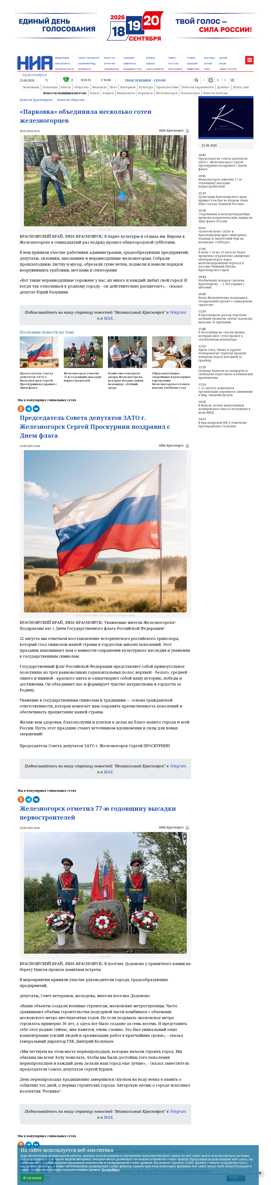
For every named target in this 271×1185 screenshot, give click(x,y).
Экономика (30, 87)
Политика (50, 87)
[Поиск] (196, 80)
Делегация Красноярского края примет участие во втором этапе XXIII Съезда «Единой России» (223, 200)
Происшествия (167, 87)
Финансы (99, 87)
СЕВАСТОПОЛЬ (228, 69)
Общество (81, 87)
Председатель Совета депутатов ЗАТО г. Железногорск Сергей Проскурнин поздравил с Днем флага (222, 164)
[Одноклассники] (225, 80)
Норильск (145, 93)
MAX (108, 318)
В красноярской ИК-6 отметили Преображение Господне (222, 424)
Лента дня (241, 87)
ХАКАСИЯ (192, 63)
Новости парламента (198, 87)
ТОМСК (191, 58)
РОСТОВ (173, 63)
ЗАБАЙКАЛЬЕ (111, 69)
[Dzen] (210, 80)
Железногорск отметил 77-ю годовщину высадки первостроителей (220, 183)
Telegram (178, 312)
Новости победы (215, 93)
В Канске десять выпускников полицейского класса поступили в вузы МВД (224, 409)
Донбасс (223, 87)
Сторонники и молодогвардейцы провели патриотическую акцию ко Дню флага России (225, 217)
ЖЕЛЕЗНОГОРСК (64, 69)
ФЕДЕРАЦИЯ (62, 58)
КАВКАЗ (150, 63)
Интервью (128, 87)
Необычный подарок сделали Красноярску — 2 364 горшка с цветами (221, 284)
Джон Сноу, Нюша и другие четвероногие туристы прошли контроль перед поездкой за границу (222, 355)
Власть (66, 87)
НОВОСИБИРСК (155, 69)
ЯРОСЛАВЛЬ (175, 69)
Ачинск (108, 93)
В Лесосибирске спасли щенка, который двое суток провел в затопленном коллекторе (221, 336)
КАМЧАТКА (129, 63)
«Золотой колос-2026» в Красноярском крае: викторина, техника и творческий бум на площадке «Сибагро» (222, 237)
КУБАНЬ (150, 58)
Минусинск (126, 93)
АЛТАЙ (208, 63)
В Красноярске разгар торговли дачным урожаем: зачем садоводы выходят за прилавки (225, 318)
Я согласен (32, 1177)
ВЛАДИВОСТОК (132, 69)
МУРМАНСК (84, 69)
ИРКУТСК (109, 58)
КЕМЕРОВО (193, 69)
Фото (113, 87)
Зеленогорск (190, 93)
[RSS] (203, 80)
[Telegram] (232, 80)
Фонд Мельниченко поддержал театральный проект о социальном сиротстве (225, 301)
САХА (207, 69)
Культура (146, 87)
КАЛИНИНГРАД (86, 63)
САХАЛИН (128, 58)
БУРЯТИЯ (109, 63)
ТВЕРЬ (172, 58)
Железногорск (166, 93)
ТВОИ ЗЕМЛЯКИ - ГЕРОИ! (145, 80)
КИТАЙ (223, 58)
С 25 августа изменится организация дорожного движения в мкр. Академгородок (225, 391)
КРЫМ (222, 63)
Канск (94, 93)
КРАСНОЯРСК (62, 63)
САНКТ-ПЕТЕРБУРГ (89, 58)
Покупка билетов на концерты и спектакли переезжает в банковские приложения (225, 374)
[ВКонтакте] (218, 80)
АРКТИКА (209, 58)
